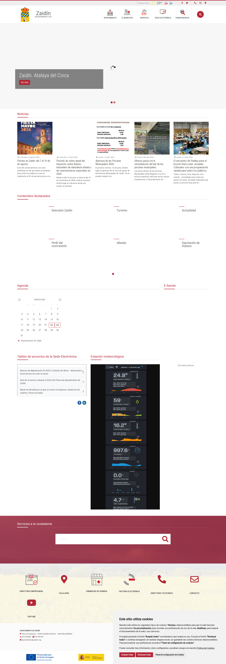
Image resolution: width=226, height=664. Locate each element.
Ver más (24, 82)
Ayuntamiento (110, 18)
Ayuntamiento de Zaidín (31, 341)
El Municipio (127, 18)
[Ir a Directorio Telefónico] (195, 3)
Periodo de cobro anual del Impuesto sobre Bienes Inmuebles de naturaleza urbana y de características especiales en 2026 (73, 167)
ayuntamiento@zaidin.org (31, 640)
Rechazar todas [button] (144, 655)
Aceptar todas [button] (127, 655)
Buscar (200, 14)
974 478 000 (26, 637)
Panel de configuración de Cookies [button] (170, 655)
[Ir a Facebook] (182, 3)
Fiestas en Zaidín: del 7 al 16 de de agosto (33, 162)
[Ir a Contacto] (200, 3)
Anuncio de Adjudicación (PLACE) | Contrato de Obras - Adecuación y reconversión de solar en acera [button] (51, 372)
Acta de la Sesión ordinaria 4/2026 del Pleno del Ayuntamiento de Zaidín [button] (50, 382)
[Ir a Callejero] (205, 3)
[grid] (39, 321)
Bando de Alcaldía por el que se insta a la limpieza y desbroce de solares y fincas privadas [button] (50, 391)
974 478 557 (39, 637)
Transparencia (182, 18)
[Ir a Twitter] (187, 3)
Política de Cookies (205, 648)
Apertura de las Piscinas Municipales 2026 (108, 162)
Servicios (144, 18)
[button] (19, 299)
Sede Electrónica (163, 18)
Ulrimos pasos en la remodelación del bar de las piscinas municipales (148, 164)
